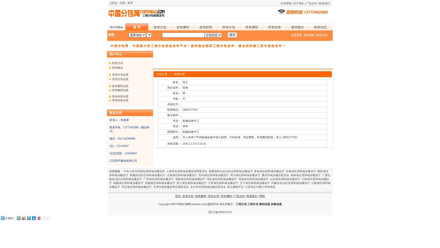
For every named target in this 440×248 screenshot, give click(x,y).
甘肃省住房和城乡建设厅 (301, 171)
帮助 (262, 196)
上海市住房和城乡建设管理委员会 (186, 171)
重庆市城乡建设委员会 (275, 175)
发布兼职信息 (120, 86)
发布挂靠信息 (120, 96)
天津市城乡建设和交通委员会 (171, 187)
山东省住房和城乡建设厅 (285, 179)
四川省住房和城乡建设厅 (245, 175)
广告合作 (311, 3)
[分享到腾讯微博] (28, 218)
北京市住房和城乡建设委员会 (208, 187)
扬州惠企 (297, 27)
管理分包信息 (120, 79)
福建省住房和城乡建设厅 (128, 183)
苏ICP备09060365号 (220, 212)
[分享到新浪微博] (23, 218)
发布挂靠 (205, 27)
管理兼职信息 (120, 90)
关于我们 (298, 3)
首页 (178, 196)
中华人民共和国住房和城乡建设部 (144, 171)
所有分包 (228, 27)
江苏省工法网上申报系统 (260, 187)
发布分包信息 (120, 74)
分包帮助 (286, 3)
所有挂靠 (274, 27)
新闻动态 (320, 27)
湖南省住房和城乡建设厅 (190, 179)
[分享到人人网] (33, 218)
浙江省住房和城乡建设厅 (191, 183)
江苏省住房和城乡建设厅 (223, 183)
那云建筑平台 (235, 187)
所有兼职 (251, 27)
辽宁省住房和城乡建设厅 (255, 183)
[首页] (113, 3)
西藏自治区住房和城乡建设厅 (147, 175)
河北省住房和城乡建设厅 (136, 187)
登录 (130, 3)
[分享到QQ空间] (18, 218)
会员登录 (296, 35)
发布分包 (160, 27)
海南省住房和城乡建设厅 (306, 175)
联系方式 (117, 63)
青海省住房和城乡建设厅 (269, 171)
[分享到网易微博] (38, 218)
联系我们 (324, 3)
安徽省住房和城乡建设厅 (160, 183)
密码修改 (117, 67)
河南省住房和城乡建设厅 (253, 179)
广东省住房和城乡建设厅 (158, 179)
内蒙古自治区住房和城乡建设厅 (290, 183)
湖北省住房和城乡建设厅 (222, 179)
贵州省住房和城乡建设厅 (213, 175)
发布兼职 (182, 27)
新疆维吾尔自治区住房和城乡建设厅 (231, 171)
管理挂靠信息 (120, 100)
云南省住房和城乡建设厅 (182, 175)
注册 (122, 3)
